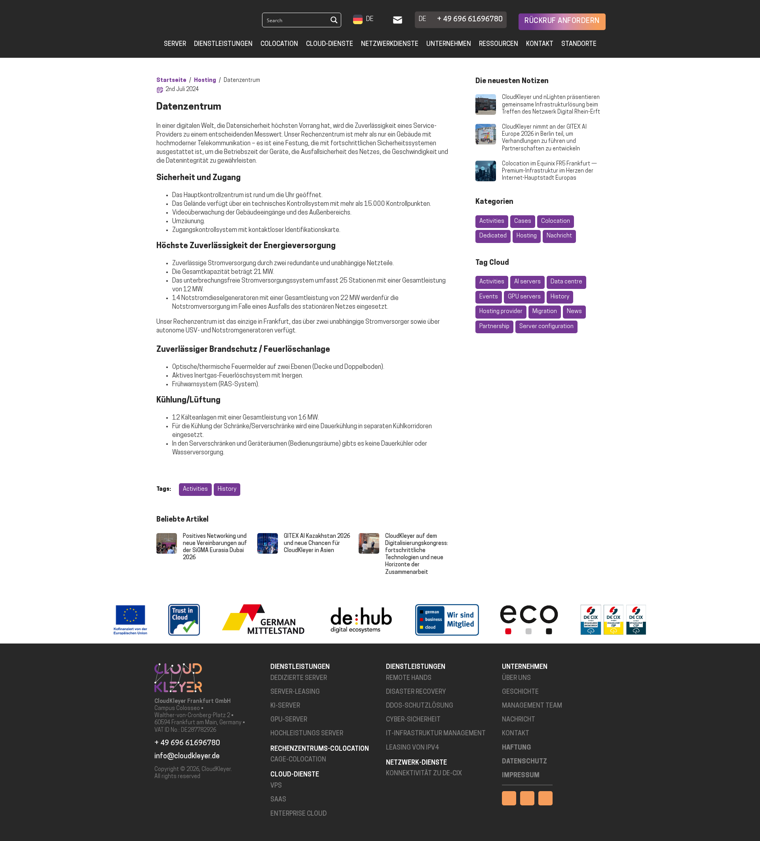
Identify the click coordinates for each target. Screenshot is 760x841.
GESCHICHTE (520, 692)
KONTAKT (515, 734)
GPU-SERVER (288, 720)
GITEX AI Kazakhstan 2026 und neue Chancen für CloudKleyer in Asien (317, 543)
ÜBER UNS (516, 678)
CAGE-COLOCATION (298, 760)
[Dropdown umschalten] (378, 20)
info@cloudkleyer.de (187, 756)
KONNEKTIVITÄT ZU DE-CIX (424, 774)
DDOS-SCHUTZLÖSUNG (419, 706)
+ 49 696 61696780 (470, 19)
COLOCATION (279, 44)
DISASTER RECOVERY (416, 692)
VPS (276, 786)
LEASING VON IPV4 (412, 748)
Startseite (171, 81)
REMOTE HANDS (408, 678)
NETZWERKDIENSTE (389, 44)
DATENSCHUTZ (524, 762)
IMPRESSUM (521, 776)
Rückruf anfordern (562, 21)
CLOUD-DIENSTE (329, 44)
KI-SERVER (285, 706)
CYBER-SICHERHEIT (413, 720)
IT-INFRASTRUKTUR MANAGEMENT (436, 734)
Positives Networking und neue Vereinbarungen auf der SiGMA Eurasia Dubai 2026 (215, 547)
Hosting (205, 81)
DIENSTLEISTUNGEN (223, 44)
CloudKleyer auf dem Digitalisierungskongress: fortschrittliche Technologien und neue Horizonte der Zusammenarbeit (416, 554)
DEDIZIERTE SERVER (298, 678)
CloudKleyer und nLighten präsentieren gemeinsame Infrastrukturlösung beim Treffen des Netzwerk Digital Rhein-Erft (551, 105)
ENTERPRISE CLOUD (298, 814)
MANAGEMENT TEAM (532, 706)
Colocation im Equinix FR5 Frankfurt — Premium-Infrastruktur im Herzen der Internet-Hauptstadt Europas (549, 171)
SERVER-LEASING (295, 692)
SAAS (278, 800)
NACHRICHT (518, 720)
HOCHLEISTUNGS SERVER (306, 734)
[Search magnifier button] (334, 20)
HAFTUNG (516, 748)
